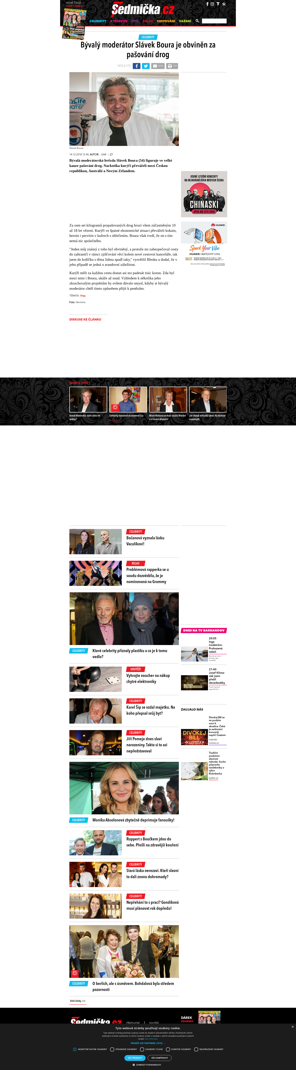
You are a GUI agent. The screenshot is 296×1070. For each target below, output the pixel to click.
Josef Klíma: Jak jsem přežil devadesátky (217, 676)
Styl (135, 21)
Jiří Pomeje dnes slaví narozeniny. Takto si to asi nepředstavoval (146, 745)
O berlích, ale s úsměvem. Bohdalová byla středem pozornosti (133, 987)
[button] (148, 1043)
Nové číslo (74, 5)
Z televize (118, 21)
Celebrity (98, 21)
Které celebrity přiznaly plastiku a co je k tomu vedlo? (129, 654)
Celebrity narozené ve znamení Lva (126, 416)
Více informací (151, 1038)
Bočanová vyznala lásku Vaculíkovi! (145, 541)
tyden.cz (213, 778)
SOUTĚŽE (154, 1023)
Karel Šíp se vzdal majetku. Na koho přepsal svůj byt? (150, 710)
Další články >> (78, 1001)
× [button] (292, 1027)
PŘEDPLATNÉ (133, 1023)
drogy (83, 296)
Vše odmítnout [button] (159, 1058)
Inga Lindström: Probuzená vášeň (215, 645)
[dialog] (148, 1047)
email (161, 66)
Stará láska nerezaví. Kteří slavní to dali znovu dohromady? (152, 874)
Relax (148, 21)
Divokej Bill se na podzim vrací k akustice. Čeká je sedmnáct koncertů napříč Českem (217, 726)
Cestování (166, 21)
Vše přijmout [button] (135, 1058)
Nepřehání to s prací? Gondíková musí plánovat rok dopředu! (152, 906)
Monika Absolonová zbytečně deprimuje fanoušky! (133, 820)
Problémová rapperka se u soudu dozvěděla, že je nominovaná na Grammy (147, 576)
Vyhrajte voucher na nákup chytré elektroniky (148, 679)
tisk (175, 66)
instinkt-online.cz (214, 741)
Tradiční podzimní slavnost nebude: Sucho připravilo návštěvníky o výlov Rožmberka (217, 763)
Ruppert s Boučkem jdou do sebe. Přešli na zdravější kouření (152, 842)
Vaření (185, 21)
